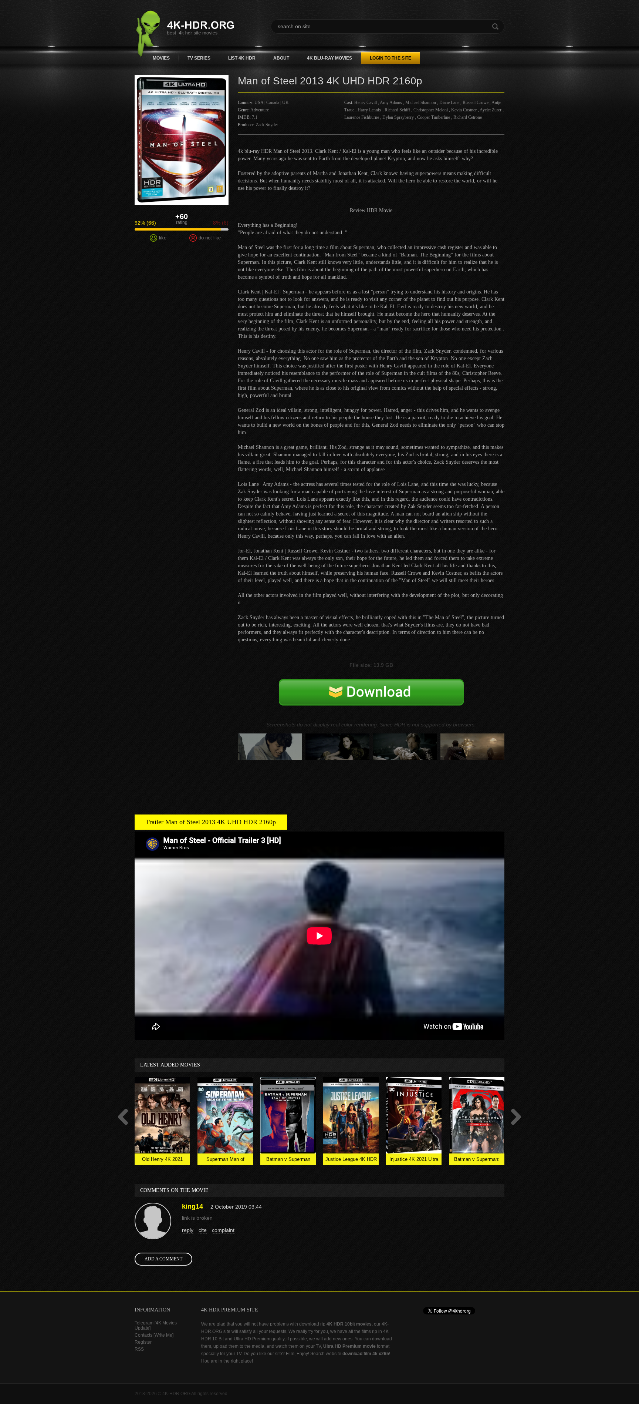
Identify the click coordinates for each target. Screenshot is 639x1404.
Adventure (259, 109)
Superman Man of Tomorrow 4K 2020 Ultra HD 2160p (225, 1160)
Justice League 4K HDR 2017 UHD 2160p (351, 1160)
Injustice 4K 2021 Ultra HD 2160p (413, 1160)
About (281, 58)
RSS (139, 1349)
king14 (192, 1206)
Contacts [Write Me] (154, 1335)
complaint (223, 1230)
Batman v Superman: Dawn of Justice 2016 (477, 1160)
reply (187, 1230)
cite (203, 1230)
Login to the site (390, 58)
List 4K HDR (242, 58)
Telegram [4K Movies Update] (156, 1325)
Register (143, 1342)
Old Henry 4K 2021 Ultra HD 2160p (162, 1160)
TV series (198, 58)
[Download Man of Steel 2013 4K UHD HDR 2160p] (371, 700)
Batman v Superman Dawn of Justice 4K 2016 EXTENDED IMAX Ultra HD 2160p (288, 1160)
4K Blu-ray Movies (329, 58)
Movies (161, 58)
